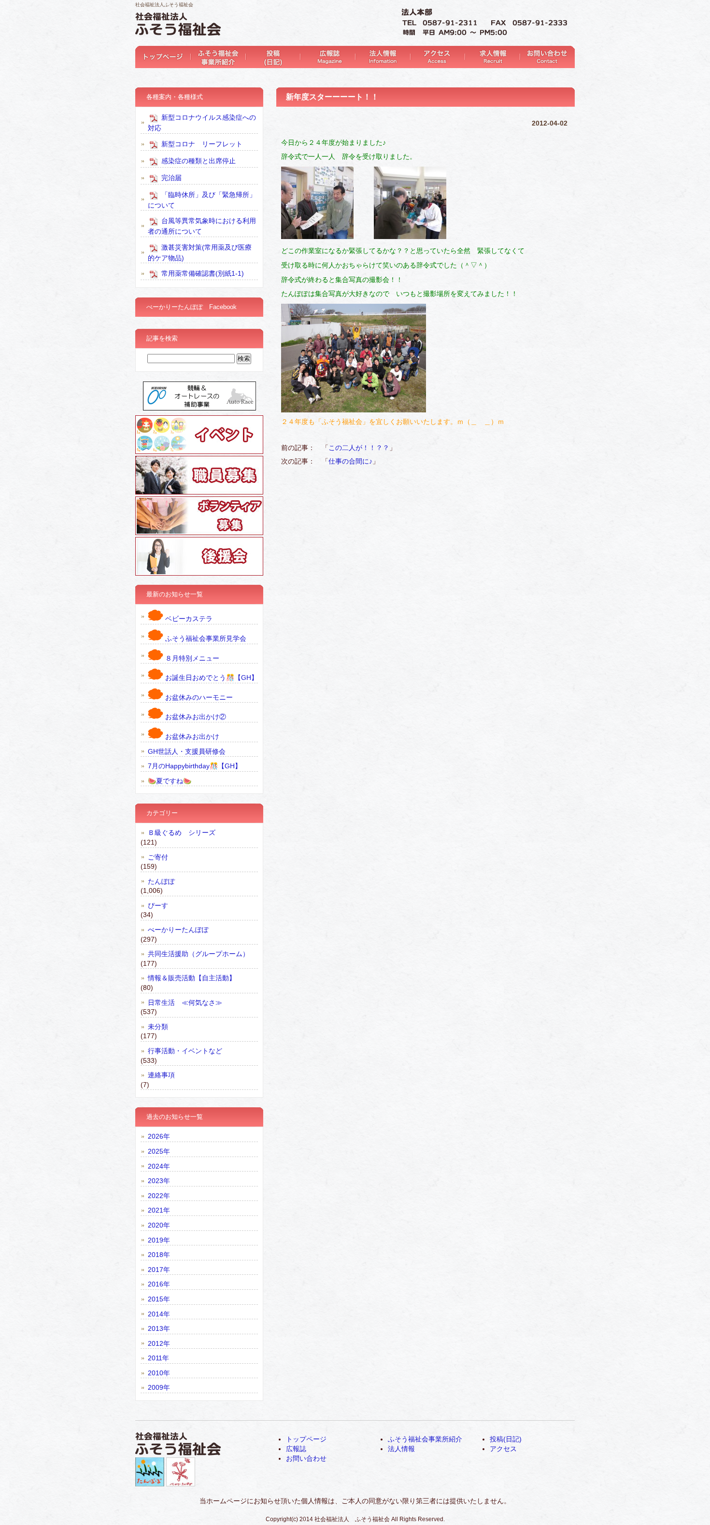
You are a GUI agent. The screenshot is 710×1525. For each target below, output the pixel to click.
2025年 (159, 1151)
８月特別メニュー (191, 658)
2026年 (159, 1136)
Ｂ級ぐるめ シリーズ (181, 832)
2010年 (159, 1373)
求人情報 (490, 57)
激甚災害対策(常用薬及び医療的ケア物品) (200, 252)
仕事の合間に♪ (350, 461)
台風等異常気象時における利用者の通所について (202, 226)
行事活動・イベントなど (185, 1051)
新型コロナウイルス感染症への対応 (202, 122)
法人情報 (381, 57)
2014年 (159, 1314)
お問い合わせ (544, 57)
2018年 (159, 1254)
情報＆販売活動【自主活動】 (192, 978)
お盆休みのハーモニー (198, 697)
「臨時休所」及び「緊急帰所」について (202, 199)
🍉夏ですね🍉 (169, 781)
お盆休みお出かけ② (194, 716)
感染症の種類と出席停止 (197, 160)
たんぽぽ (161, 881)
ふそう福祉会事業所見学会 (204, 638)
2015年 (159, 1299)
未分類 (158, 1027)
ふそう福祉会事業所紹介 (217, 57)
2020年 (159, 1225)
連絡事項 (161, 1075)
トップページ (162, 57)
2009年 (159, 1387)
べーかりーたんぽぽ (178, 929)
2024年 (159, 1166)
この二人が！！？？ (358, 448)
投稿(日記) (271, 57)
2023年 (159, 1181)
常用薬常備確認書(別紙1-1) (201, 273)
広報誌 (326, 57)
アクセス (435, 57)
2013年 (159, 1328)
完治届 (170, 177)
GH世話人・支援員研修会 (187, 751)
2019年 (159, 1240)
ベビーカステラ (188, 618)
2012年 (159, 1343)
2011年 (158, 1358)
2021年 (159, 1210)
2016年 (159, 1284)
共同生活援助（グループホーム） (198, 954)
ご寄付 (158, 857)
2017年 (159, 1269)
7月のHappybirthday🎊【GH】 (194, 766)
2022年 (159, 1196)
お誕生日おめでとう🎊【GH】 (210, 677)
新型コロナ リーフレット (200, 143)
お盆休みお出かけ (191, 736)
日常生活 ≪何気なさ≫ (185, 1002)
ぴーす (158, 905)
